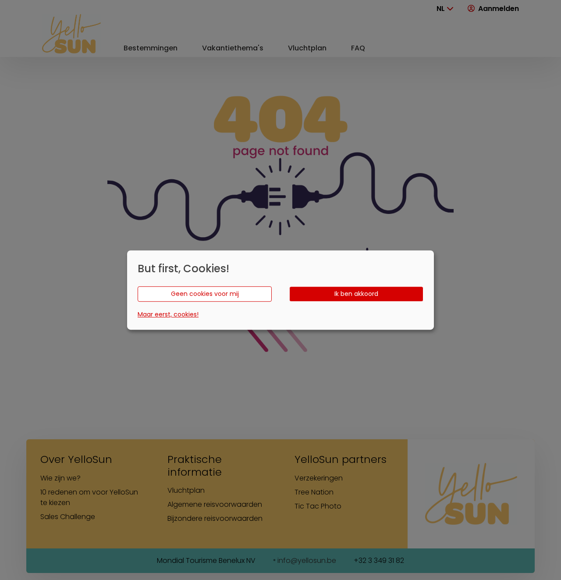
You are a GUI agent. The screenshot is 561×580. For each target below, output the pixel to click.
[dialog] (280, 290)
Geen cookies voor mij (205, 293)
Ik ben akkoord (356, 293)
